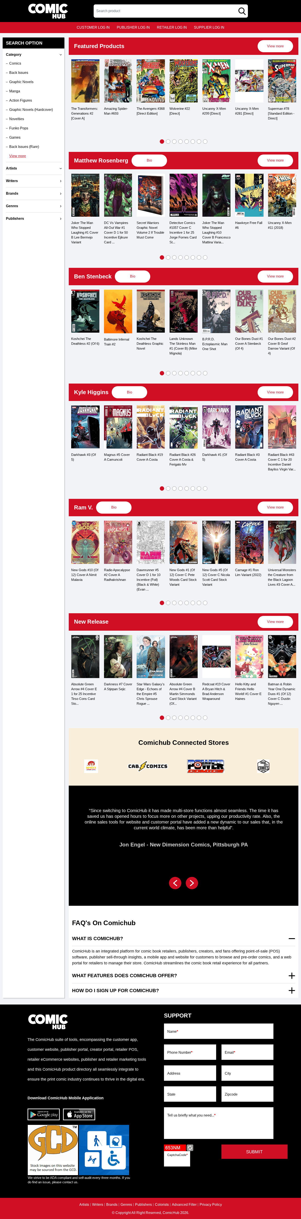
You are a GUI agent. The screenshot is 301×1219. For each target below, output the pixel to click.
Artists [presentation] (11, 168)
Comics (15, 63)
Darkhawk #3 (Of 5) (83, 457)
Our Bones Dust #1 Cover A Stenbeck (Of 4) (249, 343)
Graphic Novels (21, 82)
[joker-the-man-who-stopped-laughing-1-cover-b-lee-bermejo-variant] (85, 195)
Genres (126, 1204)
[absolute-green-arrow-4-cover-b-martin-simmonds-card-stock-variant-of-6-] (183, 656)
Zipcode (231, 1094)
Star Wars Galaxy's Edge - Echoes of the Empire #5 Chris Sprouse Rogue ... (151, 693)
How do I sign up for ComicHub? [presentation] (115, 990)
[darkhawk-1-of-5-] (216, 427)
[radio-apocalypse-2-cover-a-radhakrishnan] (118, 542)
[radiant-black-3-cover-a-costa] (249, 427)
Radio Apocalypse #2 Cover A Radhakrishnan (117, 575)
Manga (14, 91)
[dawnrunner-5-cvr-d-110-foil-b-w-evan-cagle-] (151, 542)
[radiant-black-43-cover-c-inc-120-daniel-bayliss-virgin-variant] (282, 427)
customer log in (93, 27)
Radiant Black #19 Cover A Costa (150, 457)
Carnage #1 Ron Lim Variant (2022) (248, 572)
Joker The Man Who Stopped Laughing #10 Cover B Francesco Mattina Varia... (216, 232)
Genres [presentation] (12, 206)
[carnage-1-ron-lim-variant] (249, 542)
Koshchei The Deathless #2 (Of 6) (85, 341)
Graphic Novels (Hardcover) (31, 110)
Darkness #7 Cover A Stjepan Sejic (118, 686)
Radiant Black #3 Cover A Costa (247, 457)
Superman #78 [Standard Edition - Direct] (248, 113)
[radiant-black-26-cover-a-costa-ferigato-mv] (183, 427)
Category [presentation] (13, 54)
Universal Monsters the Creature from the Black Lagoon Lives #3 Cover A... (282, 577)
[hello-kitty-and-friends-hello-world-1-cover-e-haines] (249, 656)
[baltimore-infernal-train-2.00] (118, 312)
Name (172, 1031)
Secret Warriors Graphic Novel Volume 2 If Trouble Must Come (150, 230)
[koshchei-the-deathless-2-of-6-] (85, 311)
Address (173, 1073)
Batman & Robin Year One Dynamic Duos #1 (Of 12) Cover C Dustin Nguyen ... (281, 693)
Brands (111, 1204)
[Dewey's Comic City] (90, 766)
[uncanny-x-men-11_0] (282, 195)
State (171, 1094)
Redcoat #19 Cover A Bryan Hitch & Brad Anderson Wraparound (216, 691)
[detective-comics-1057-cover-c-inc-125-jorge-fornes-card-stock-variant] (183, 195)
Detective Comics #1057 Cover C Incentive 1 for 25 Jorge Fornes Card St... (183, 232)
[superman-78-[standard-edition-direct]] (249, 81)
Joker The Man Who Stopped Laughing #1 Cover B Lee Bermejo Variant (84, 232)
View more (17, 156)
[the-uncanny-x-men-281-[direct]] (216, 81)
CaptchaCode (177, 1154)
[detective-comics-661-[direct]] (282, 81)
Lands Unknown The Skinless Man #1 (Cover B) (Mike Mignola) (183, 346)
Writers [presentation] (12, 181)
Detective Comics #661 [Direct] (281, 111)
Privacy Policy (211, 1204)
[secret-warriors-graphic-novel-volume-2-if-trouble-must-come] (151, 195)
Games (14, 137)
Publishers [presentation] (15, 218)
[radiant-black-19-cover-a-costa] (151, 427)
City (228, 1073)
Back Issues (18, 73)
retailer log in (172, 27)
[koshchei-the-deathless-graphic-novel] (151, 311)
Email (230, 1052)
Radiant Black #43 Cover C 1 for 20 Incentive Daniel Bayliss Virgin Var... (282, 462)
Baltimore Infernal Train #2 (116, 341)
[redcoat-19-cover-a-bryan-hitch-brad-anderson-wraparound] (216, 656)
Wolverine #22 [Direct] (147, 111)
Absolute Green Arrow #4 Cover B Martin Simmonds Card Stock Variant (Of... (183, 693)
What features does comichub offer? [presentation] (124, 975)
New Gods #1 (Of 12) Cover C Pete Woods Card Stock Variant (183, 577)
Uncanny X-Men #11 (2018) (280, 225)
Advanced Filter (184, 1204)
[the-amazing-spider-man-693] (85, 81)
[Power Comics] (205, 766)
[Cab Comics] (147, 766)
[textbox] (171, 11)
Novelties (16, 119)
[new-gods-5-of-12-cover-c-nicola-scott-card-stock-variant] (216, 542)
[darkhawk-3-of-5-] (85, 427)
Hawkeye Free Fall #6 (248, 225)
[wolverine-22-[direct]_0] (151, 81)
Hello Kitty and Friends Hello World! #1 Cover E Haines (248, 691)
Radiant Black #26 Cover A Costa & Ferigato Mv (182, 459)
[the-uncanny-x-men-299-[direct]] (183, 81)
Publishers (143, 1204)
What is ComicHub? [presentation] (97, 938)
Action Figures (20, 100)
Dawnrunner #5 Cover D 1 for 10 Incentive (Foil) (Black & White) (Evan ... (148, 579)
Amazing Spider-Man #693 (83, 111)
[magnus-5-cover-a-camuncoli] (118, 427)
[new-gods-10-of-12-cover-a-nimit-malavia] (85, 542)
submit (254, 1151)
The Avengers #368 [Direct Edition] (118, 111)
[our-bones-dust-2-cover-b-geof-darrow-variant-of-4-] (282, 311)
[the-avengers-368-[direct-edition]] (118, 81)
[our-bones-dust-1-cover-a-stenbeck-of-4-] (249, 311)
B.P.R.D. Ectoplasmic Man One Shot (214, 344)
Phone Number (179, 1052)
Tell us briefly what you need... (191, 1115)
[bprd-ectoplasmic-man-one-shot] (216, 311)
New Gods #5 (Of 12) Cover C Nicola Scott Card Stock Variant (216, 577)
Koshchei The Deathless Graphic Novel (150, 343)
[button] (162, 141)
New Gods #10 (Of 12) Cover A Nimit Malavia (84, 575)
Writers (97, 1204)
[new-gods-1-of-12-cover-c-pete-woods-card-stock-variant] (183, 542)
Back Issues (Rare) (24, 147)
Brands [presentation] (12, 193)
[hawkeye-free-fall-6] (249, 195)
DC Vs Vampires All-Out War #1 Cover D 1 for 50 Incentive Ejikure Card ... (116, 232)
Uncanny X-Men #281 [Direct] (214, 111)
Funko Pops (18, 128)
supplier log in (209, 27)
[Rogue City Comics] (262, 766)
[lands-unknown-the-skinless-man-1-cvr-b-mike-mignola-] (183, 311)
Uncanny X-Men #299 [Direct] (181, 111)
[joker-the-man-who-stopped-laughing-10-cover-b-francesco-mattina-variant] (216, 195)
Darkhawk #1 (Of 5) (214, 457)
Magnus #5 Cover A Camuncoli (117, 457)
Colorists (162, 1204)
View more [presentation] (275, 46)
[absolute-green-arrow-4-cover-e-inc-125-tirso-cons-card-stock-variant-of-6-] (85, 656)
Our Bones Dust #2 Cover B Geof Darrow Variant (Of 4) (282, 346)
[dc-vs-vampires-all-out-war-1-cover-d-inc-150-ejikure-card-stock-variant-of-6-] (118, 195)
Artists (84, 1204)
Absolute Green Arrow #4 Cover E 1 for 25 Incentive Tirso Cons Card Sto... (84, 693)
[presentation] (275, 46)
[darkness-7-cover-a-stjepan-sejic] (118, 656)
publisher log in (133, 27)
